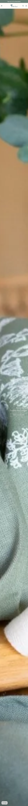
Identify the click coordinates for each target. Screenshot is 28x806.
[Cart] (26, 5)
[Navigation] (1, 5)
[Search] (23, 5)
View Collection (18, 415)
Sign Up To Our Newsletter (14, 1)
